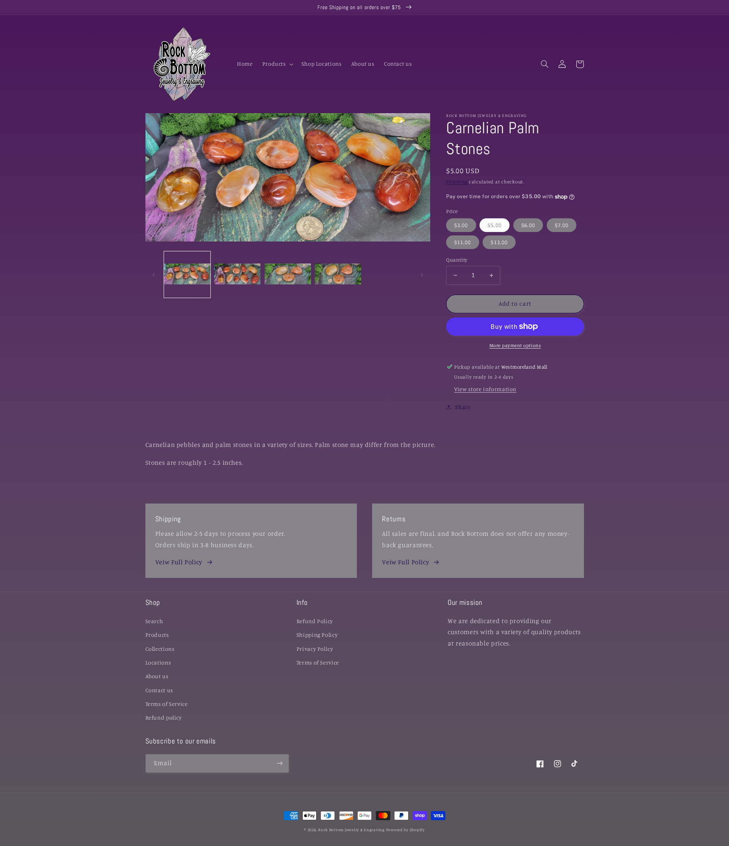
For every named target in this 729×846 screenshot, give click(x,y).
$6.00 (528, 225)
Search (154, 621)
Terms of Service (166, 704)
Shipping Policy (317, 634)
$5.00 (494, 225)
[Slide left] (153, 274)
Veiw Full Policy (178, 562)
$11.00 (462, 242)
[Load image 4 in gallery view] (338, 274)
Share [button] (462, 407)
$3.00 (461, 225)
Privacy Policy (315, 649)
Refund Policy (315, 621)
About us (157, 676)
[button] (277, 64)
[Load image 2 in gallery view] (237, 274)
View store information (485, 389)
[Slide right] (421, 274)
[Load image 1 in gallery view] (187, 274)
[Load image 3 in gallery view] (288, 274)
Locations (158, 662)
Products (157, 634)
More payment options (515, 345)
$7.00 (561, 225)
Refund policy (163, 717)
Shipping (456, 182)
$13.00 (499, 242)
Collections (160, 649)
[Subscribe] (279, 763)
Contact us (159, 690)
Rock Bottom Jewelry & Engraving (351, 829)
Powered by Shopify (405, 829)
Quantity (456, 260)
